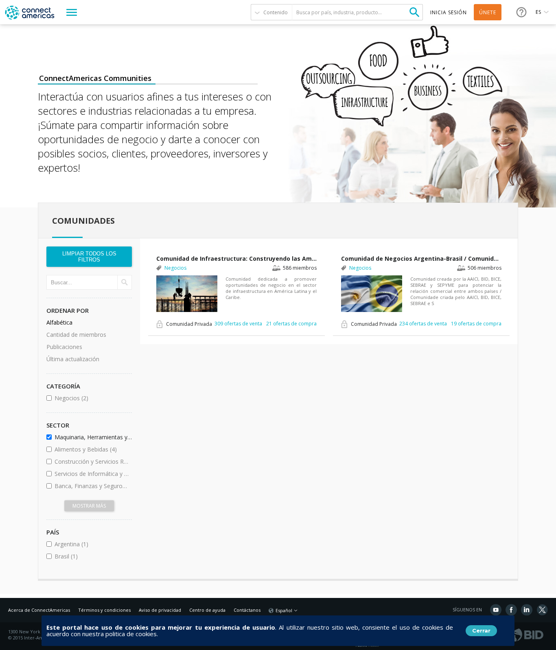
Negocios (92, 398)
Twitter (542, 609)
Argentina (92, 544)
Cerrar (481, 630)
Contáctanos (247, 610)
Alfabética (59, 322)
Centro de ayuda (207, 610)
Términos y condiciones (104, 610)
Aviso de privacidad (160, 610)
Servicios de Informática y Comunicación (92, 474)
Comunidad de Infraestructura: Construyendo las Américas (236, 258)
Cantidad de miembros (76, 334)
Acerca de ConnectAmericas (39, 610)
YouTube (495, 609)
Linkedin (526, 609)
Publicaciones (64, 347)
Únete (487, 12)
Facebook (511, 609)
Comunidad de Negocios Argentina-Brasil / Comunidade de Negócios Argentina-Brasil (421, 258)
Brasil (88, 556)
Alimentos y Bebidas (92, 449)
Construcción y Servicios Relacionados (92, 461)
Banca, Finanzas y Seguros (92, 486)
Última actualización (72, 359)
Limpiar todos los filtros (89, 257)
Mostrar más (89, 505)
